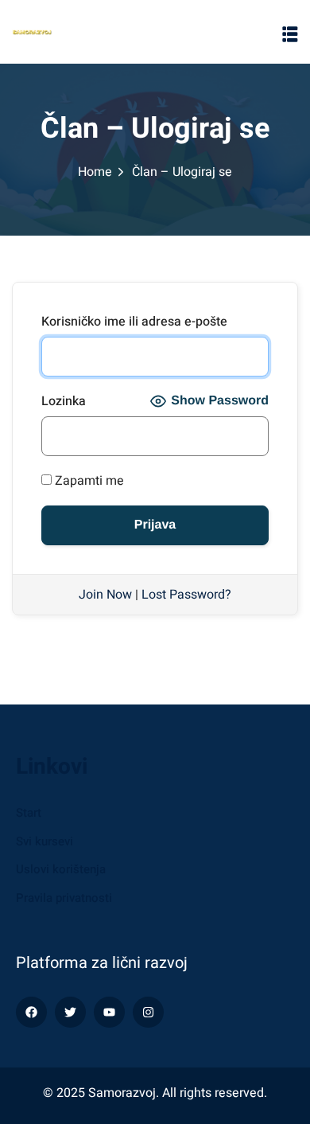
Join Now (105, 594)
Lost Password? (186, 594)
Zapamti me (88, 480)
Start (28, 813)
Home (95, 171)
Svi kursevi (44, 841)
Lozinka (63, 401)
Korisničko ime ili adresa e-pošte (134, 321)
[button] (290, 34)
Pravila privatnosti (64, 898)
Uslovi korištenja (61, 869)
